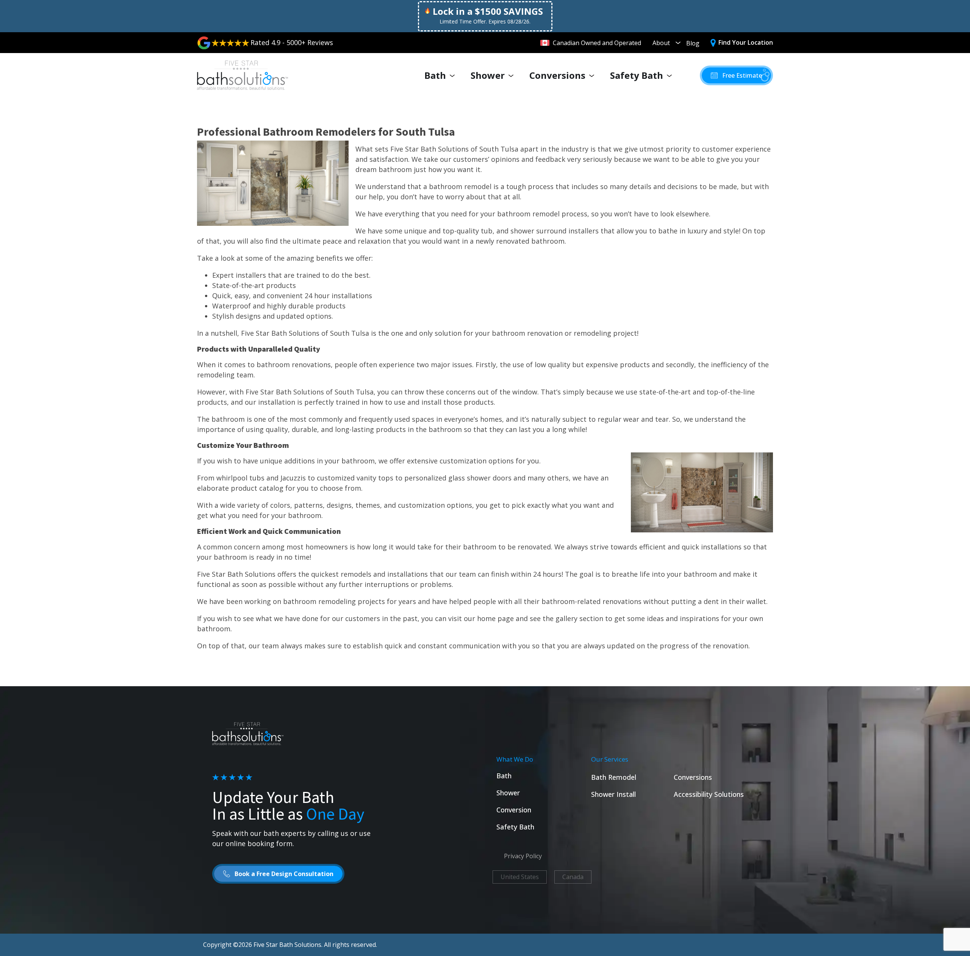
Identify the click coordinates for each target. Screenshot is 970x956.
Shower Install (613, 794)
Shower (488, 75)
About (661, 43)
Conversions (557, 75)
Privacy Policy (523, 856)
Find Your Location (745, 42)
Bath (435, 75)
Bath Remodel (613, 777)
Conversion (513, 809)
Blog (692, 43)
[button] (736, 75)
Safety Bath (636, 75)
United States (520, 877)
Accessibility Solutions (709, 794)
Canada (573, 877)
